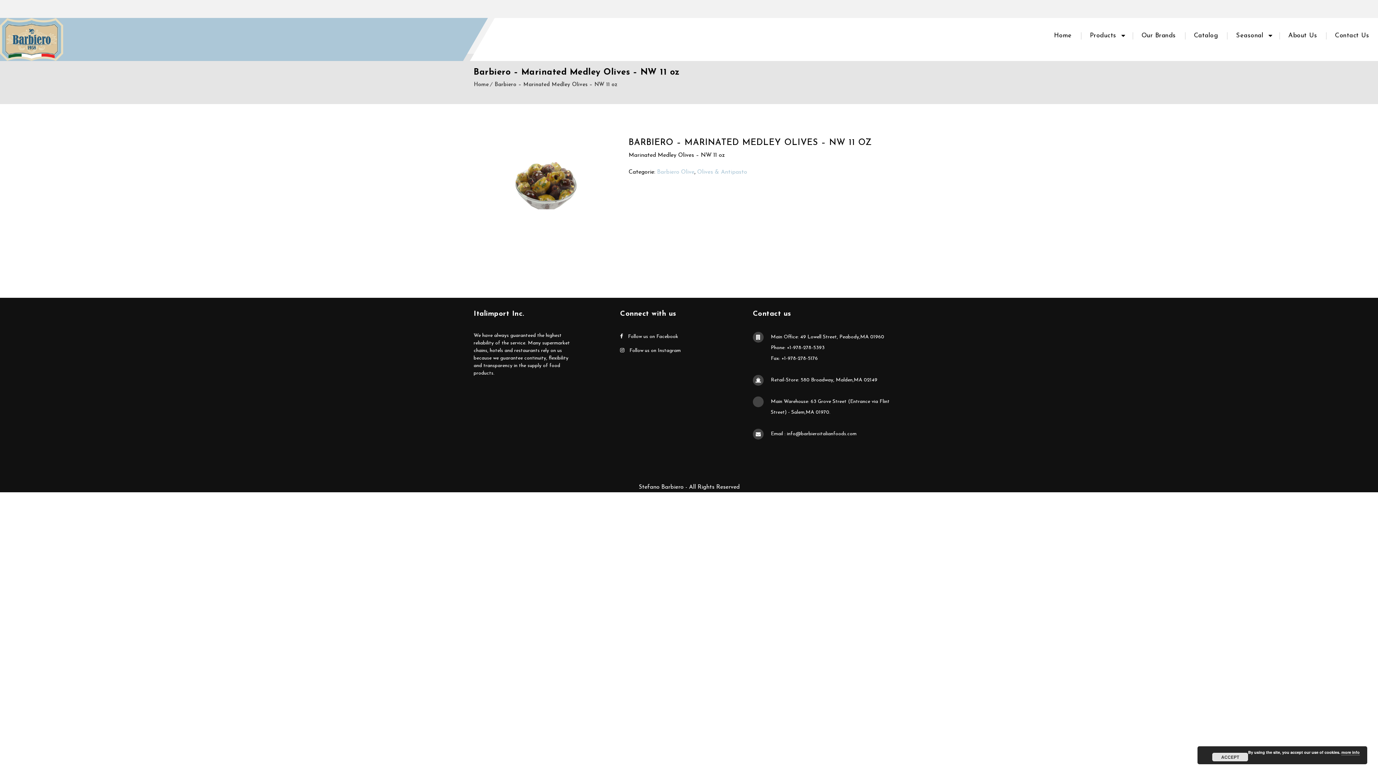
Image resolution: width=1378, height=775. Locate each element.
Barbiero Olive (675, 172)
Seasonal (1249, 36)
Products (1103, 36)
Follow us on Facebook (652, 336)
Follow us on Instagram (654, 350)
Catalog (1206, 36)
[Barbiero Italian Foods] (31, 39)
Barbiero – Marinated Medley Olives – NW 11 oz (556, 85)
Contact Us (1352, 36)
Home (1063, 36)
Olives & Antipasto (722, 172)
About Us (1302, 36)
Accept (1230, 757)
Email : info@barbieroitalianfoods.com (814, 434)
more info (1350, 752)
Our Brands (1159, 36)
